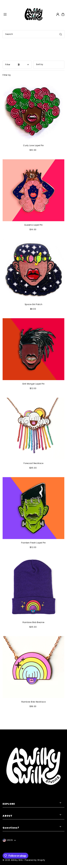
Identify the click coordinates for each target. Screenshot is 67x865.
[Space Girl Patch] (33, 270)
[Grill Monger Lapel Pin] (33, 349)
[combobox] (33, 34)
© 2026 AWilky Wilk (13, 860)
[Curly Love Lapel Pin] (33, 111)
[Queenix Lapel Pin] (33, 190)
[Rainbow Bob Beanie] (33, 588)
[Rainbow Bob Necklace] (33, 667)
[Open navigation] (12, 14)
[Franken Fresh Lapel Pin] (33, 508)
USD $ (10, 840)
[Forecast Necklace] (33, 429)
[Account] (57, 14)
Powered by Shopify (35, 860)
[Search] (61, 34)
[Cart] (63, 14)
